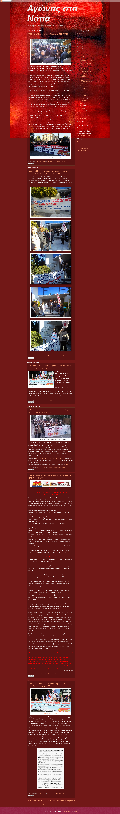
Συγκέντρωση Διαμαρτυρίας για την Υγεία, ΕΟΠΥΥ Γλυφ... (86, 70)
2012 (80, 121)
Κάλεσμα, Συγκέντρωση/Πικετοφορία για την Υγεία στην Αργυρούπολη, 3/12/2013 (50, 684)
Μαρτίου (82, 113)
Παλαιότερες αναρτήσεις (66, 800)
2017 (80, 43)
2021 (80, 33)
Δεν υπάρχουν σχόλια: (59, 161)
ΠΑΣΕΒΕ (79, 152)
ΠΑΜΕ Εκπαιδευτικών (83, 148)
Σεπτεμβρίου (83, 98)
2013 (80, 54)
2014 (80, 51)
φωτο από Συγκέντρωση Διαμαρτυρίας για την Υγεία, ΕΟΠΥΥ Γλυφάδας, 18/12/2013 (48, 172)
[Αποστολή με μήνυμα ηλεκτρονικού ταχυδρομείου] (29, 163)
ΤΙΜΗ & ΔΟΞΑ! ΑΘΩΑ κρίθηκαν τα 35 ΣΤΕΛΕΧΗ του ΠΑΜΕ (86, 59)
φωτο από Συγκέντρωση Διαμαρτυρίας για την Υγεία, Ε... (86, 65)
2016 (80, 46)
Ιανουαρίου (83, 118)
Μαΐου (82, 108)
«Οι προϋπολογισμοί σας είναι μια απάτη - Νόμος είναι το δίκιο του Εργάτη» (49, 410)
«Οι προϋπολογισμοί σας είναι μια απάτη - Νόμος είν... (86, 75)
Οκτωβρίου (83, 95)
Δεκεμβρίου (83, 56)
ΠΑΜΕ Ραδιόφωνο (81, 150)
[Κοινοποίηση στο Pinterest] (33, 163)
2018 (80, 41)
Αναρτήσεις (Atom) (39, 804)
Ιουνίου (82, 105)
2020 (80, 36)
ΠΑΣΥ (78, 155)
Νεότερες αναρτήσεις (34, 800)
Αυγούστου (83, 100)
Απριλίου (82, 110)
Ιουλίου (82, 103)
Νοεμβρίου (83, 93)
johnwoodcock (67, 811)
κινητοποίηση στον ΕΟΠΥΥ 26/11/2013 (51, 713)
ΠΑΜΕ (78, 146)
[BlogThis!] (30, 163)
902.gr (33, 130)
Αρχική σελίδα (49, 800)
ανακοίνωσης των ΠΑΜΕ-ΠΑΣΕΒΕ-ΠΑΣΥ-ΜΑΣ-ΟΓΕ (50, 458)
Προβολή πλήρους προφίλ (83, 135)
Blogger (77, 811)
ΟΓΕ (78, 143)
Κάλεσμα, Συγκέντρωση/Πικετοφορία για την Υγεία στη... (86, 88)
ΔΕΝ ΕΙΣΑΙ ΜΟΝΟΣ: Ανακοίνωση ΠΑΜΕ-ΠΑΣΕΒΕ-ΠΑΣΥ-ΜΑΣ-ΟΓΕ (86, 81)
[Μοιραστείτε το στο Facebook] (32, 163)
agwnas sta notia (82, 128)
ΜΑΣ (78, 141)
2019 (80, 38)
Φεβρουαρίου (83, 115)
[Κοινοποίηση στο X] (31, 163)
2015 (80, 48)
